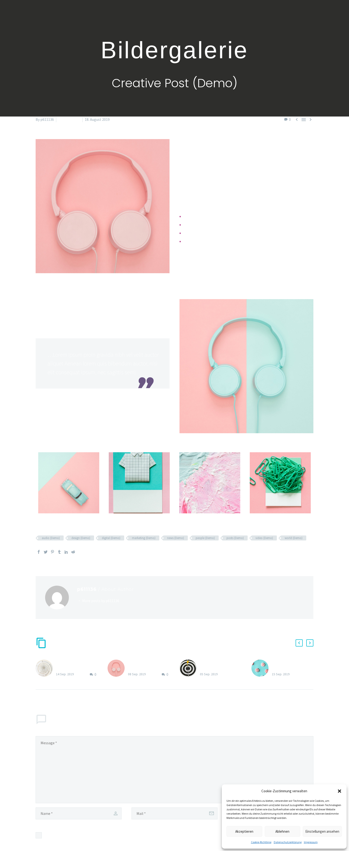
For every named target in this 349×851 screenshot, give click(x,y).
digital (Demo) (111, 538)
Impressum (311, 842)
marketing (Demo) (144, 538)
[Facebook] (39, 552)
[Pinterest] (52, 552)
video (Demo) (264, 538)
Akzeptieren (244, 831)
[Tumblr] (59, 552)
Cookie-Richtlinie (261, 842)
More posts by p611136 (100, 600)
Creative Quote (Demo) (218, 662)
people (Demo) (205, 538)
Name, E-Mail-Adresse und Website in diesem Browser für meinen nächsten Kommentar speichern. (124, 835)
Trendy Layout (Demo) (146, 662)
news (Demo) (175, 538)
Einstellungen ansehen (322, 831)
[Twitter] (45, 552)
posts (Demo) (235, 538)
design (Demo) (80, 538)
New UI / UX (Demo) (72, 662)
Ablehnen (282, 831)
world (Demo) (293, 538)
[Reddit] (73, 552)
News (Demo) (69, 119)
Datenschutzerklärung (288, 842)
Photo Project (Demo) (290, 662)
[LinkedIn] (66, 552)
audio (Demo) (51, 538)
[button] (339, 791)
